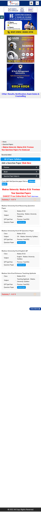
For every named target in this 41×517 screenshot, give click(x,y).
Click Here (26, 163)
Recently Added (6, 155)
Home (4, 142)
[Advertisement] (20, 119)
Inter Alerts (35, 309)
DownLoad (21, 222)
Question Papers (8, 144)
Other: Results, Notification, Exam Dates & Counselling (20, 95)
